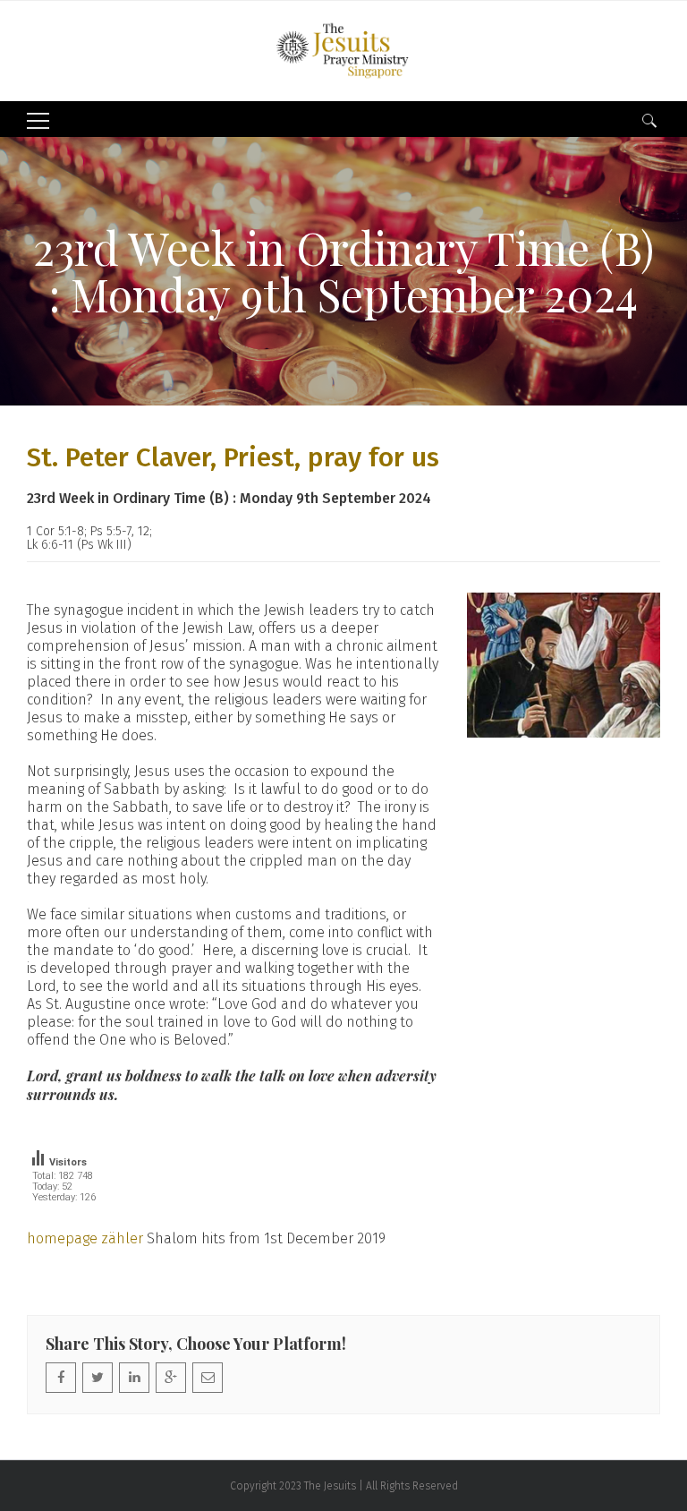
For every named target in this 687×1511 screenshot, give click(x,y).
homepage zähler (85, 1238)
